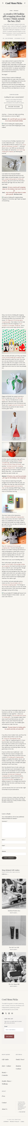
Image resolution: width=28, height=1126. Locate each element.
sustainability (10, 802)
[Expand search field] (24, 3)
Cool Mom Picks (14, 3)
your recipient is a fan (12, 324)
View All (5, 874)
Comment (4, 821)
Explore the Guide (15, 107)
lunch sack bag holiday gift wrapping (13, 150)
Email (3, 845)
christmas (4, 797)
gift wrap (4, 799)
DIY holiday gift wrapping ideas (15, 757)
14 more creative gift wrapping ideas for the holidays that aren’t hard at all (14, 188)
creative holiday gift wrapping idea (14, 517)
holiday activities (10, 799)
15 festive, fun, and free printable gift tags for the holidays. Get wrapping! (14, 477)
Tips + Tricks (14, 10)
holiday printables (17, 800)
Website (4, 851)
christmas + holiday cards (13, 797)
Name (3, 839)
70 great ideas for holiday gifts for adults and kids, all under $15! (15, 728)
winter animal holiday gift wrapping (11, 357)
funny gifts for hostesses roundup (14, 145)
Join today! (9, 1036)
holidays (24, 800)
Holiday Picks (9, 800)
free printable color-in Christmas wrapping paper (12, 584)
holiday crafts (18, 799)
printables (4, 802)
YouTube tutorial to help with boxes (11, 464)
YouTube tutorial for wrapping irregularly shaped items (12, 467)
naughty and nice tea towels (16, 405)
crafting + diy (22, 797)
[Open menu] (3, 3)
